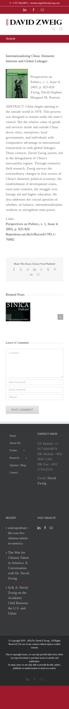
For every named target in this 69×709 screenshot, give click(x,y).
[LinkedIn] (38, 527)
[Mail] (51, 527)
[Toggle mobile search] (53, 29)
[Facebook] (45, 527)
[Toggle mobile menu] (61, 29)
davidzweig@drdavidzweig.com (45, 3)
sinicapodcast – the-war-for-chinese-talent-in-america (18, 535)
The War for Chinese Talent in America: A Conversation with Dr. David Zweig (18, 565)
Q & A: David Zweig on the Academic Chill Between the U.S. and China (18, 600)
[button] (9, 317)
